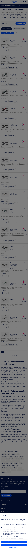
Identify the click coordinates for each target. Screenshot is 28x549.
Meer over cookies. (21, 538)
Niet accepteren (14, 545)
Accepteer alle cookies (14, 542)
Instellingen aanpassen (14, 547)
